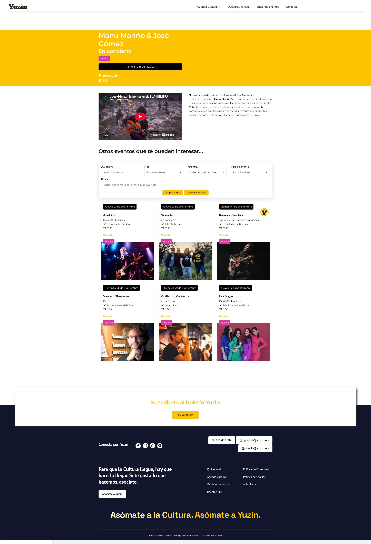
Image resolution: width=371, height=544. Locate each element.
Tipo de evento (240, 166)
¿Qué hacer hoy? (196, 192)
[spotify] (160, 446)
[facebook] (138, 446)
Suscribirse (185, 414)
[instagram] (145, 446)
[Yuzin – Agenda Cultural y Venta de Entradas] (18, 4)
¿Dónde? (193, 166)
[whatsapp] (153, 446)
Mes (146, 166)
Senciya (218, 535)
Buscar (105, 179)
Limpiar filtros (173, 192)
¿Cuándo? (107, 166)
